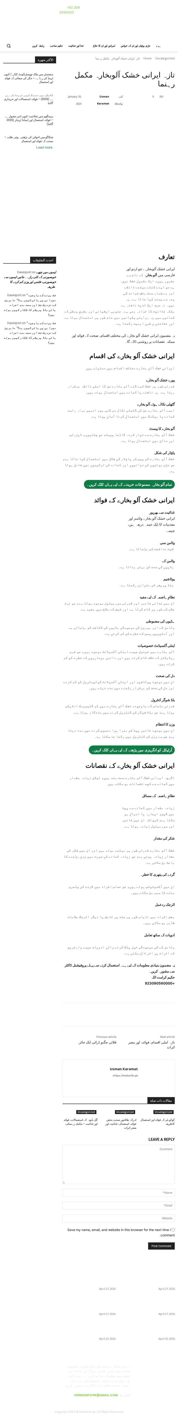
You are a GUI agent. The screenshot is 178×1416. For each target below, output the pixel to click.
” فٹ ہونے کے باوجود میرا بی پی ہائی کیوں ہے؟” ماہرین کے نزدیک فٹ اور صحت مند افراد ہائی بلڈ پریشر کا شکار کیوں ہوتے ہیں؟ (30, 305)
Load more (44, 147)
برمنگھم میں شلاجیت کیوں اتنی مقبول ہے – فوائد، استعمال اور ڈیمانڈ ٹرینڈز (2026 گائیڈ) (29, 120)
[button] (8, 45)
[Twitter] (106, 115)
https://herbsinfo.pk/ (125, 1075)
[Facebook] (6, 8)
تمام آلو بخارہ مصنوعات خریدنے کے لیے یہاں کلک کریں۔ (129, 484)
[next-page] (173, 1130)
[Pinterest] (19, 8)
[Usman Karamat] (84, 100)
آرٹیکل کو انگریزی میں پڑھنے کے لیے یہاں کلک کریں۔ (132, 749)
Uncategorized (165, 58)
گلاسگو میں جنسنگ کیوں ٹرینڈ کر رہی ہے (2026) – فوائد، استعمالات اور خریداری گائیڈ (28, 99)
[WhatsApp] (128, 115)
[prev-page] (171, 1130)
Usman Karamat (103, 100)
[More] (139, 115)
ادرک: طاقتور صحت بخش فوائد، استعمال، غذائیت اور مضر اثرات (120, 1123)
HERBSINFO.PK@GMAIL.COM (96, 1395)
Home (147, 58)
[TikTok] (25, 8)
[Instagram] (12, 8)
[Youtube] (31, 8)
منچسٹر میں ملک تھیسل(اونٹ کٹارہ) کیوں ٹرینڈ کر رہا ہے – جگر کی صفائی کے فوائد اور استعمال (28, 78)
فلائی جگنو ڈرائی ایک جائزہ (96, 1042)
